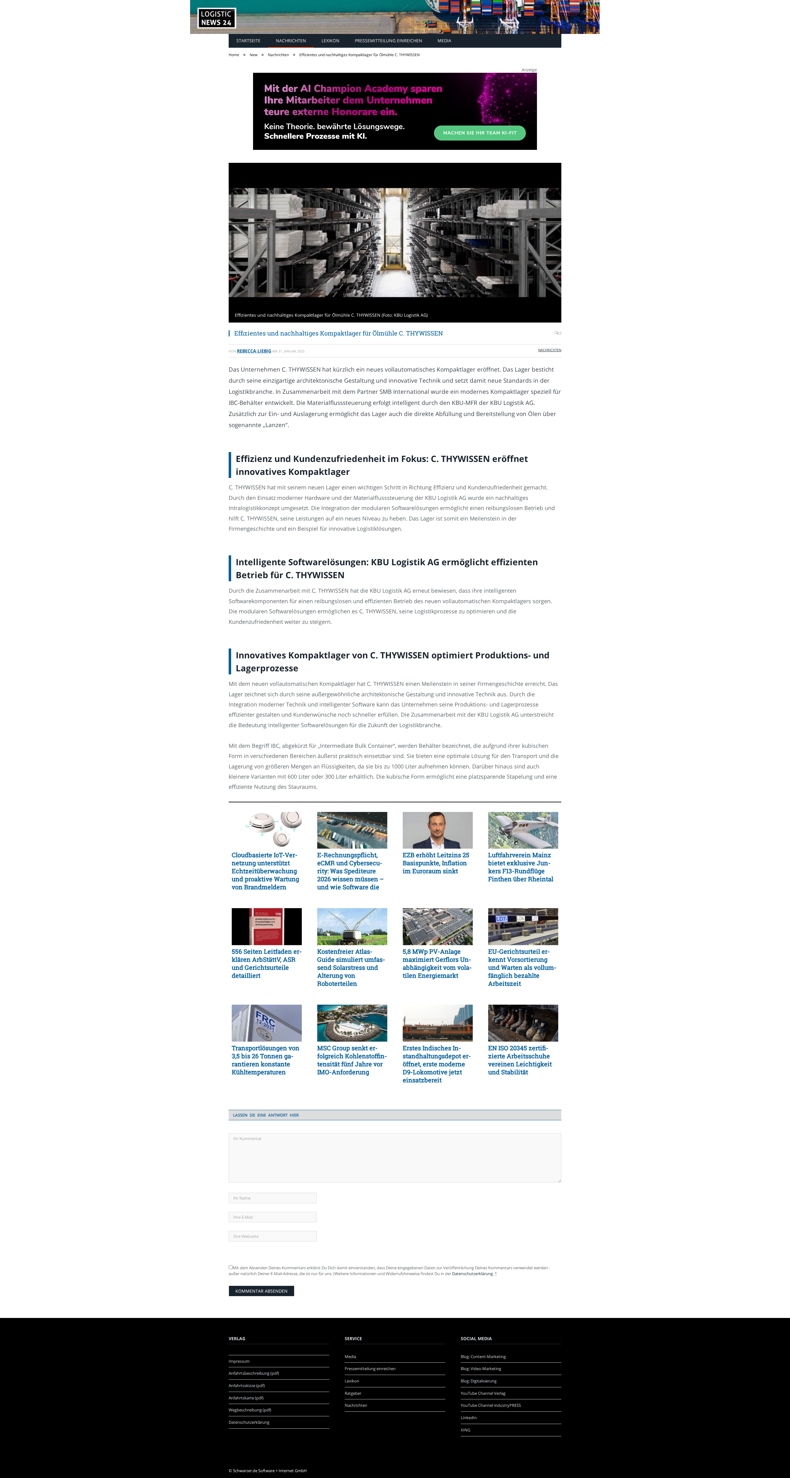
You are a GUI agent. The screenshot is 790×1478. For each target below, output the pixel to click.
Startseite (248, 40)
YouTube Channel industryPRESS (491, 1405)
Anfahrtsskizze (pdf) (247, 1385)
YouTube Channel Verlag (483, 1393)
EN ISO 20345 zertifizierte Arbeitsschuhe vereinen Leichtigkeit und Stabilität (520, 1060)
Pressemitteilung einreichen (388, 40)
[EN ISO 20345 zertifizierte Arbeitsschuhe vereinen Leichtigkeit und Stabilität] (523, 1023)
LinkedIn (469, 1417)
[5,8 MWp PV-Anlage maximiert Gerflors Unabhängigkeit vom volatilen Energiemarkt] (438, 926)
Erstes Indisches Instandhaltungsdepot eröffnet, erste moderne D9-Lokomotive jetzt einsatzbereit (437, 1064)
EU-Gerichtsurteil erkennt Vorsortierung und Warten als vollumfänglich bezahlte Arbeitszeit (522, 967)
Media (444, 40)
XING (465, 1430)
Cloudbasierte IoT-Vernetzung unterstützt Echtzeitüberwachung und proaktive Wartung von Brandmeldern (265, 871)
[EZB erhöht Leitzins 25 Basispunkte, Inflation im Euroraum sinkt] (438, 830)
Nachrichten (291, 40)
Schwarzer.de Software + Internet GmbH (270, 1470)
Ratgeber (353, 1393)
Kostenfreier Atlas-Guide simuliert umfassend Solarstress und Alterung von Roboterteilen (351, 967)
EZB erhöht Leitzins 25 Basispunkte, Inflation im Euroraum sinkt (436, 863)
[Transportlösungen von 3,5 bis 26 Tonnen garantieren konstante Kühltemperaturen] (267, 1023)
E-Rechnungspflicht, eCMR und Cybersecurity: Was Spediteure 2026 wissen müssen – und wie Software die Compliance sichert (350, 871)
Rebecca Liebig (254, 351)
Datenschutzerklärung (472, 1273)
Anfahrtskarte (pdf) (246, 1398)
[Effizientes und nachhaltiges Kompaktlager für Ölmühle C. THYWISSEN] (395, 243)
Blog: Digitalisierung (479, 1381)
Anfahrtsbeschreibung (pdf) (254, 1373)
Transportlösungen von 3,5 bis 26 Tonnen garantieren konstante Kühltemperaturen (265, 1060)
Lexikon (330, 40)
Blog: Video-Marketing (481, 1368)
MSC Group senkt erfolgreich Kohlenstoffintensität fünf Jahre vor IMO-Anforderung (352, 1060)
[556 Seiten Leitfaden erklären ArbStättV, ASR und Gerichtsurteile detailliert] (267, 926)
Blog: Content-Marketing (483, 1356)
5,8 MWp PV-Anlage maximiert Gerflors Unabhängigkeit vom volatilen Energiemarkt (437, 963)
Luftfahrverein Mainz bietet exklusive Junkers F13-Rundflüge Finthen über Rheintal (520, 867)
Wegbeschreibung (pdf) (250, 1410)
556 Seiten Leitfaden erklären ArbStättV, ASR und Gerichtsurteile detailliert (267, 963)
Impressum (239, 1361)
